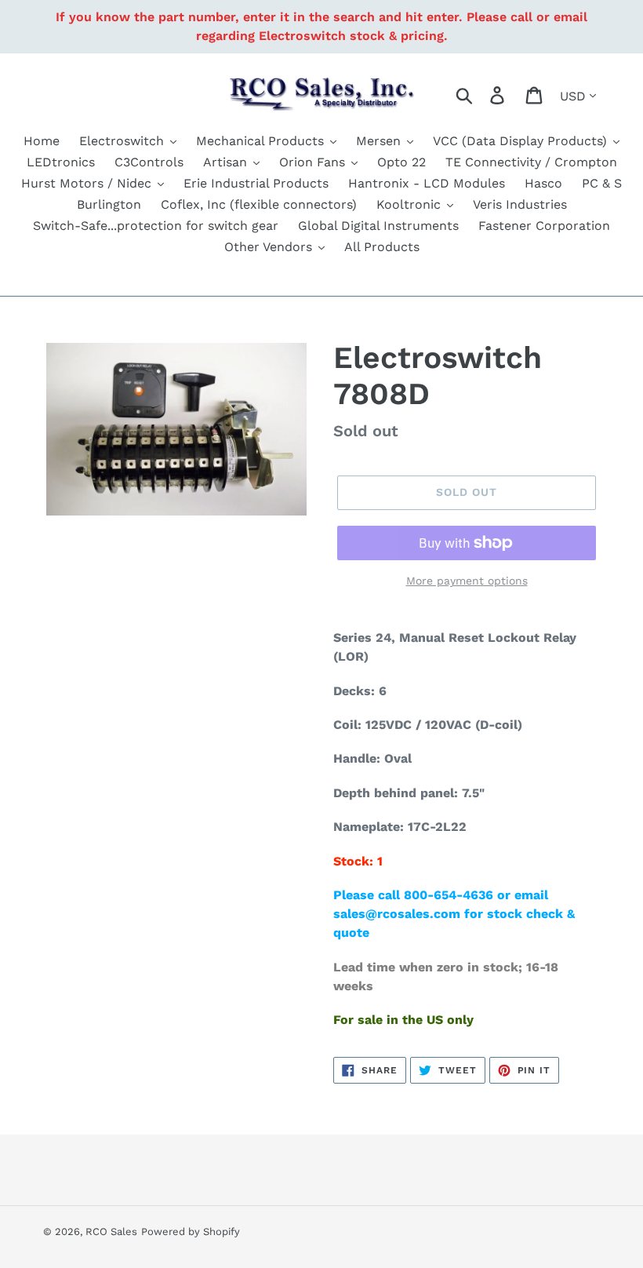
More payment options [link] (467, 580)
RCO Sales (111, 1231)
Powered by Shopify (190, 1231)
